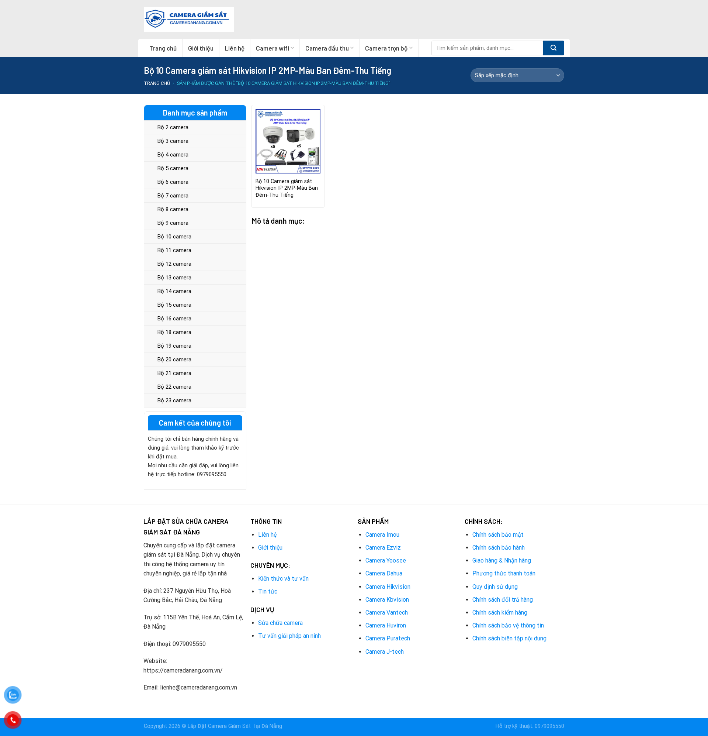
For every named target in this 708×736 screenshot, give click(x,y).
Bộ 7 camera (172, 195)
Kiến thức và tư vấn (283, 578)
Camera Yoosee (385, 560)
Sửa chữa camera (280, 622)
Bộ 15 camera (174, 305)
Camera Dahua (383, 573)
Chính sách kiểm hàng (499, 612)
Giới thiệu (201, 48)
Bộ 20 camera (174, 359)
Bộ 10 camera (174, 236)
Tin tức (267, 591)
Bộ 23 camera (174, 400)
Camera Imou (382, 534)
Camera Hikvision (387, 586)
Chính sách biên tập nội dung (509, 638)
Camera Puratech (387, 638)
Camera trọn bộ (386, 48)
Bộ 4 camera (172, 154)
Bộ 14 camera (174, 291)
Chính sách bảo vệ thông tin (508, 625)
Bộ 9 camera (172, 223)
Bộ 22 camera (174, 387)
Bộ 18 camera (174, 332)
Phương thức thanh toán (503, 573)
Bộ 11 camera (174, 250)
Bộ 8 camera (172, 209)
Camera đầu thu (327, 48)
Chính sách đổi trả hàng (502, 599)
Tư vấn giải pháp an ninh (289, 635)
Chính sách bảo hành (498, 547)
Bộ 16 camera (174, 318)
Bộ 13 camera (174, 277)
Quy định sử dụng (495, 586)
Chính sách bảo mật (498, 534)
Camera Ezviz (383, 547)
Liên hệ (234, 48)
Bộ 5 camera (172, 168)
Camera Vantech (386, 612)
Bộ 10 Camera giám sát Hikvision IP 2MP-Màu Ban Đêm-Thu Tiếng (287, 188)
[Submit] (553, 48)
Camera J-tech (384, 651)
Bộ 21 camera (174, 373)
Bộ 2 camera (172, 127)
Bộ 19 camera (174, 346)
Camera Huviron (385, 625)
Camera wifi (272, 48)
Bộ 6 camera (172, 182)
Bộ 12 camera (174, 264)
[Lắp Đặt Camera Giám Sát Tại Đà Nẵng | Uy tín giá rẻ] (189, 19)
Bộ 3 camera (172, 141)
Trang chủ (163, 48)
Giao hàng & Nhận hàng (501, 560)
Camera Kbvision (387, 599)
